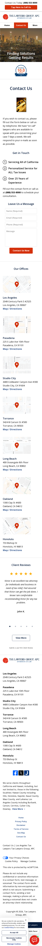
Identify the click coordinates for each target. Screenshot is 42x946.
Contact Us (21, 25)
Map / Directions (12, 308)
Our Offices (21, 269)
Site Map (21, 833)
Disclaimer (21, 825)
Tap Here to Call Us (21, 7)
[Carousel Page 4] (26, 626)
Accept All (14, 932)
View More (21, 637)
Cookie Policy (11, 861)
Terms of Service (21, 829)
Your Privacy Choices (19, 857)
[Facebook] (15, 773)
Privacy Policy (21, 821)
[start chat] (34, 940)
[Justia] (26, 773)
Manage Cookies (28, 861)
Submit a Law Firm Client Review (21, 648)
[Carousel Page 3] (21, 626)
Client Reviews (21, 565)
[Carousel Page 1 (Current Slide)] (10, 626)
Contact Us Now (21, 250)
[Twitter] (21, 773)
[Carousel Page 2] (15, 626)
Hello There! (33, 931)
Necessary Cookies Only (14, 939)
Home (7, 25)
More (35, 25)
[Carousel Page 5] (32, 626)
